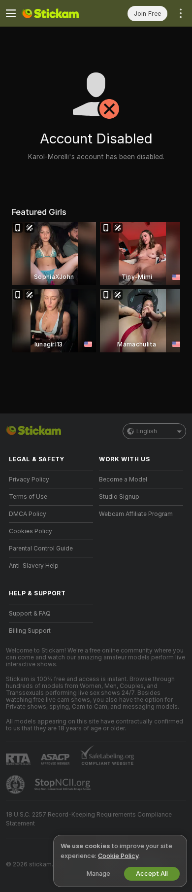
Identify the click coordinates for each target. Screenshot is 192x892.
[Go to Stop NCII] (63, 784)
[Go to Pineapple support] (16, 784)
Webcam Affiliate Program (136, 514)
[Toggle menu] (11, 13)
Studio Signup (119, 496)
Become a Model (123, 479)
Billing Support (30, 630)
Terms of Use (28, 496)
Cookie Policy (118, 855)
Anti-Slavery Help (34, 565)
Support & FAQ (30, 613)
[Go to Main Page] (59, 13)
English (146, 431)
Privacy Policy (29, 479)
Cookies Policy (30, 531)
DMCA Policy (27, 514)
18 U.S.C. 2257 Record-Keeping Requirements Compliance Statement (89, 819)
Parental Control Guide (41, 548)
